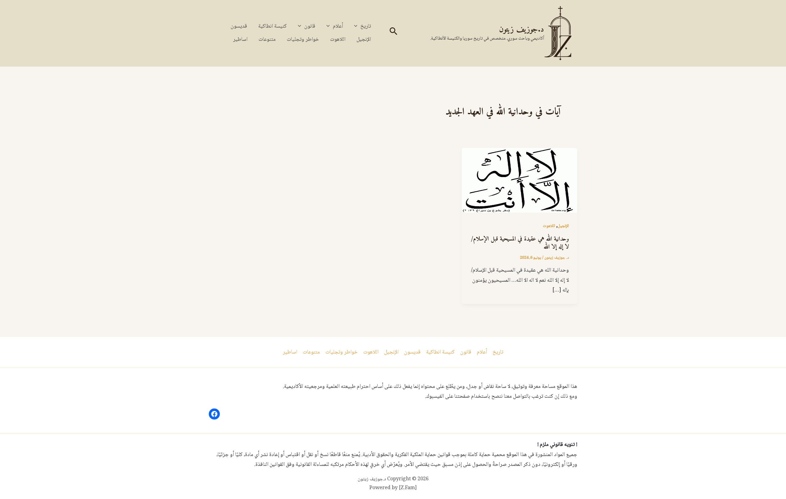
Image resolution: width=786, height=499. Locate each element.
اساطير (240, 39)
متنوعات (267, 39)
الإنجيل (363, 39)
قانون (309, 26)
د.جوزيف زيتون (521, 30)
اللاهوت (337, 39)
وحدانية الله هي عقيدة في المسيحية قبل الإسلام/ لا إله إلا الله (520, 243)
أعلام (338, 26)
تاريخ (365, 26)
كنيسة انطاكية (272, 26)
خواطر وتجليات (303, 39)
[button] (393, 33)
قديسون (239, 26)
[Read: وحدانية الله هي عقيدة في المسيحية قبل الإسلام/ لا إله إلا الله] (519, 180)
